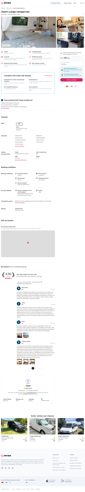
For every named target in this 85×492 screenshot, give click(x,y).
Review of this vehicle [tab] (24, 282)
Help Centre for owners (75, 468)
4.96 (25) (4, 14)
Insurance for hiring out (76, 463)
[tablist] (36, 282)
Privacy (32, 489)
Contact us (18, 489)
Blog (13, 489)
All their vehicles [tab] (37, 282)
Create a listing (67, 3)
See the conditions (20, 202)
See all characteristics (21, 160)
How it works (56, 457)
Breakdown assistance (75, 465)
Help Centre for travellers (59, 470)
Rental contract (74, 460)
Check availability (71, 80)
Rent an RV (55, 460)
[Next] (25, 426)
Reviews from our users (58, 467)
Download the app (55, 3)
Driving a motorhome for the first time (59, 463)
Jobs (24, 489)
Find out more (48, 75)
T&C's (27, 489)
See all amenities (19, 146)
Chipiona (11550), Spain (14, 14)
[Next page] (41, 368)
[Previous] (2, 426)
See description (5, 108)
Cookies (38, 489)
